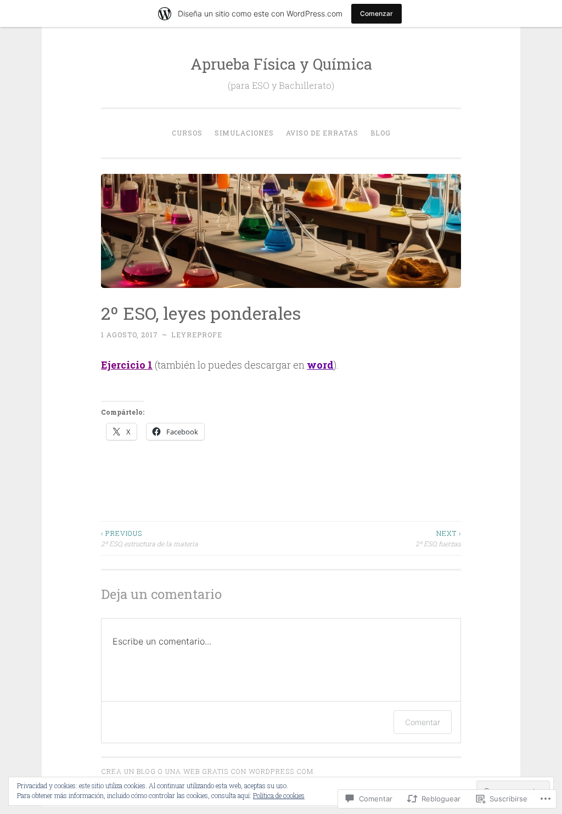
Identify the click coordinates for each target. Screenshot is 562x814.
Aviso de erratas (322, 132)
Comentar (422, 722)
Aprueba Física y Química (281, 64)
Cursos (187, 132)
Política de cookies (279, 795)
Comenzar (376, 13)
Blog (380, 132)
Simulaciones (244, 132)
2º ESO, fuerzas (438, 538)
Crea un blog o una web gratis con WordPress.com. (208, 771)
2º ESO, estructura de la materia (149, 538)
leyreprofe (196, 334)
